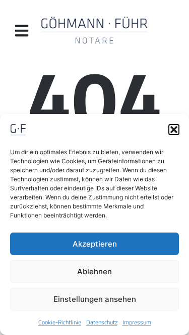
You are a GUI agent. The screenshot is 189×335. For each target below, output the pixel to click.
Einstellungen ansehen (94, 299)
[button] (174, 130)
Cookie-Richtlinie (59, 322)
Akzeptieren (95, 244)
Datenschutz (101, 322)
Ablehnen (94, 271)
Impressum (136, 322)
